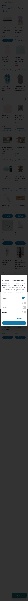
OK (14, 323)
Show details (20, 318)
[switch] (24, 303)
